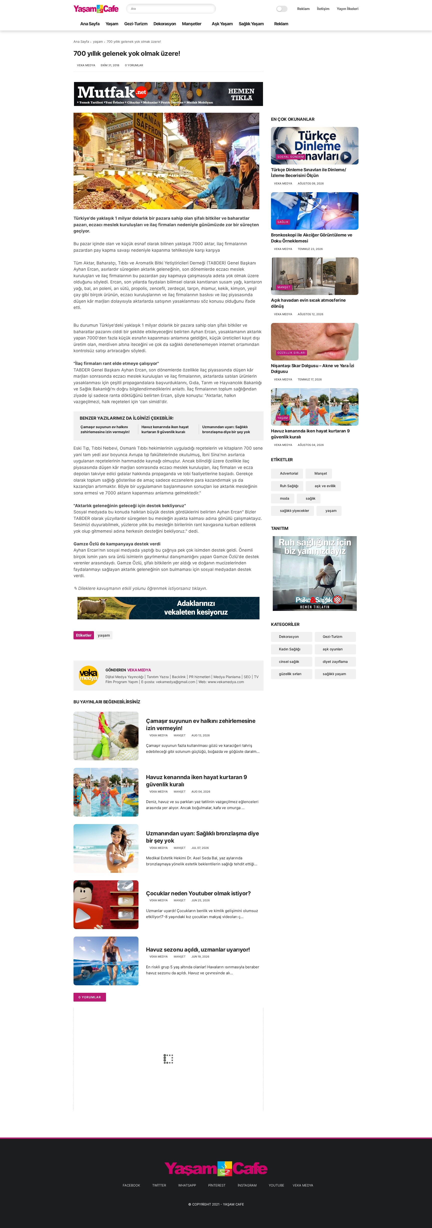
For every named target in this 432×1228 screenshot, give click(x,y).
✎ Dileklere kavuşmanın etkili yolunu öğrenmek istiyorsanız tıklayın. (140, 588)
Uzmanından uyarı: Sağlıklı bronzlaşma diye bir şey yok (226, 429)
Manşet (180, 735)
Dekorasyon (165, 23)
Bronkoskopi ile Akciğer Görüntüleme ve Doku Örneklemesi (311, 237)
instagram (247, 1185)
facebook (131, 1185)
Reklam (303, 8)
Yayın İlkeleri (347, 8)
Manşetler (191, 23)
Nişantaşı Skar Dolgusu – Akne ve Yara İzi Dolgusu (312, 368)
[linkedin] (118, 648)
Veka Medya (303, 1185)
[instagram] (347, 24)
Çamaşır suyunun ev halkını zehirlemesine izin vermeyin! (105, 429)
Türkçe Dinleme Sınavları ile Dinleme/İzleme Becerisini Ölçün (308, 172)
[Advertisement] (314, 73)
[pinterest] (339, 24)
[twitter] (323, 24)
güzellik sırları (292, 352)
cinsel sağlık (289, 661)
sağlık (283, 222)
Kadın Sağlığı (289, 649)
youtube (276, 1185)
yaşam (98, 41)
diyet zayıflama (335, 661)
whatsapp (187, 1185)
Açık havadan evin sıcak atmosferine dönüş (308, 303)
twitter (159, 1185)
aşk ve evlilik (325, 486)
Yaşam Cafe (233, 1204)
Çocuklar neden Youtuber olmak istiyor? (198, 893)
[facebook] (315, 24)
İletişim (323, 8)
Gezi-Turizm (136, 23)
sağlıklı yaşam (334, 674)
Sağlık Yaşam (251, 23)
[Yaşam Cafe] (96, 11)
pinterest (217, 1185)
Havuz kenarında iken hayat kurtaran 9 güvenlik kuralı (165, 429)
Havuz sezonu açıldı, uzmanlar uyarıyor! (198, 949)
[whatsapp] (331, 24)
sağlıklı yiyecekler (294, 510)
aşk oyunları (332, 649)
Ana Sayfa (90, 23)
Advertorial (288, 473)
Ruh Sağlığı (288, 486)
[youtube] (355, 24)
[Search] (211, 9)
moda (284, 498)
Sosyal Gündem (291, 156)
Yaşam (112, 23)
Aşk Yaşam (222, 23)
